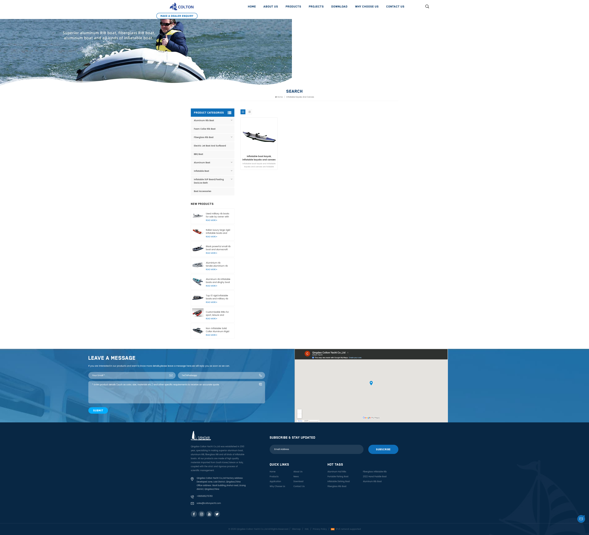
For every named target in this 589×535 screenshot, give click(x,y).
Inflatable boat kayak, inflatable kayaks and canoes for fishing (259, 158)
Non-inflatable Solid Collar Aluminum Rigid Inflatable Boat (217, 330)
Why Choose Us (367, 6)
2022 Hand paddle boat (375, 476)
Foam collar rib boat (205, 129)
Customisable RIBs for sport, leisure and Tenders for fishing (217, 314)
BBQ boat (198, 154)
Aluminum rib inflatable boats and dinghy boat (218, 281)
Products (293, 6)
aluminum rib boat (372, 481)
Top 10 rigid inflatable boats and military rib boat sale (217, 297)
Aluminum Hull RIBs (336, 471)
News (296, 476)
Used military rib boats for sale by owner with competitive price (217, 215)
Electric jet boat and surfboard (210, 146)
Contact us (395, 6)
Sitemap (296, 529)
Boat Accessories (202, 191)
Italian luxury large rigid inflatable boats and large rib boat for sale (218, 232)
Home (252, 6)
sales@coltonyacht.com (209, 503)
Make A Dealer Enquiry (176, 15)
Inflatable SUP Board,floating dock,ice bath (209, 181)
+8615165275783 (205, 496)
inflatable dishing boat (338, 481)
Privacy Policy (320, 529)
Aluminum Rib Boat (204, 120)
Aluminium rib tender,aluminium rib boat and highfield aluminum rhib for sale (218, 264)
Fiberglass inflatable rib (375, 471)
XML (307, 529)
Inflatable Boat (201, 171)
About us (271, 6)
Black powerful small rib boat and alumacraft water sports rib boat (218, 248)
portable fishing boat (337, 476)
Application (275, 481)
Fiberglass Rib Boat (204, 137)
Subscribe (383, 449)
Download (339, 6)
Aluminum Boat (202, 162)
